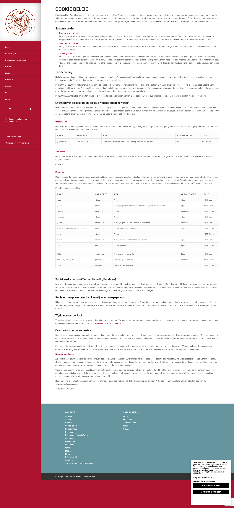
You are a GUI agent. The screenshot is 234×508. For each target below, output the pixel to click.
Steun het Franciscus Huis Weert (79, 463)
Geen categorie (129, 422)
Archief (68, 419)
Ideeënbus (69, 444)
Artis (93, 476)
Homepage (70, 441)
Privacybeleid (71, 457)
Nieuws (68, 454)
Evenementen (71, 432)
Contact (68, 422)
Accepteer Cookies (211, 485)
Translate (25, 142)
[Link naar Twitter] (10, 108)
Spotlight (69, 460)
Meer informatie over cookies (204, 481)
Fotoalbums (70, 438)
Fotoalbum (127, 419)
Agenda (68, 416)
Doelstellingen (71, 428)
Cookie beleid (71, 425)
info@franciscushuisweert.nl (109, 323)
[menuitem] (20, 47)
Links (67, 447)
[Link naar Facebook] (30, 108)
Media (68, 450)
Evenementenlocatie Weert (76, 435)
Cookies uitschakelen (211, 491)
